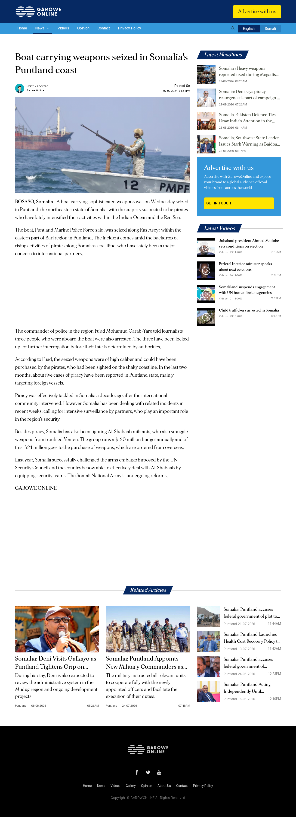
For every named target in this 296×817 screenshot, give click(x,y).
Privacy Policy (129, 28)
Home (22, 28)
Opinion (83, 28)
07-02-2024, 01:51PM (176, 90)
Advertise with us (257, 11)
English (249, 28)
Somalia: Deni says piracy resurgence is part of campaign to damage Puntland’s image (250, 95)
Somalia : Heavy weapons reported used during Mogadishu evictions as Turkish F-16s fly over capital (250, 72)
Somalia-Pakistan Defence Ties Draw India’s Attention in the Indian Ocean (247, 118)
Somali (270, 28)
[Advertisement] (102, 290)
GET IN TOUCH (218, 203)
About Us (164, 786)
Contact (104, 28)
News (40, 28)
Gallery (131, 786)
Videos (63, 28)
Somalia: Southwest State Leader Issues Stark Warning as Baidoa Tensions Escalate (249, 141)
